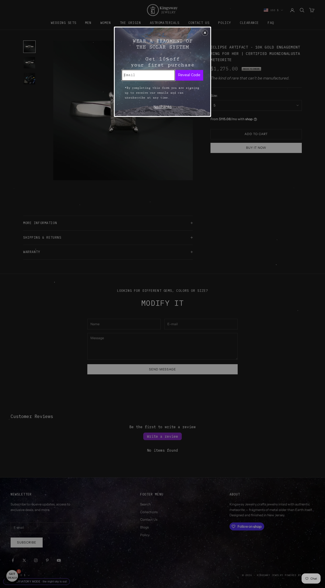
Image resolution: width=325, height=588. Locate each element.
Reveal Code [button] (189, 75)
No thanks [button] (162, 107)
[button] (205, 32)
